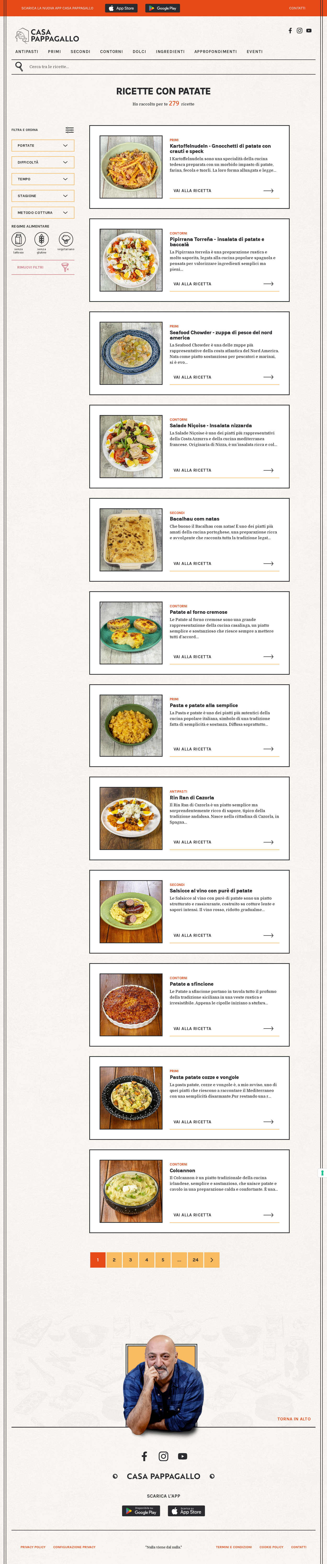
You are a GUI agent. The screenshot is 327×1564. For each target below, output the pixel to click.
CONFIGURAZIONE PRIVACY (74, 1547)
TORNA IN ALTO (294, 1419)
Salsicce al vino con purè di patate (211, 891)
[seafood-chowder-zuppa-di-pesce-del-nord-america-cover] (131, 353)
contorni (178, 233)
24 (196, 1260)
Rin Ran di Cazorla (192, 798)
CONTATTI (297, 8)
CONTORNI (111, 51)
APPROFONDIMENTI (215, 51)
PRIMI (54, 51)
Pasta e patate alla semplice (204, 705)
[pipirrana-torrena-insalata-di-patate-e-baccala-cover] (131, 260)
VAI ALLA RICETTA (192, 190)
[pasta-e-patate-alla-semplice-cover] (131, 726)
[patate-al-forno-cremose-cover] (131, 633)
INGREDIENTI (170, 51)
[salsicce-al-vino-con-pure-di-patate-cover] (131, 911)
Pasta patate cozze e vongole (204, 1077)
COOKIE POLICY (271, 1547)
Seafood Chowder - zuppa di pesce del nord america (221, 335)
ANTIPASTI (26, 51)
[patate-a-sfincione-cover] (131, 1005)
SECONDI (80, 51)
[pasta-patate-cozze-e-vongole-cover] (131, 1098)
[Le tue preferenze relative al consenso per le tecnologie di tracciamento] (322, 1172)
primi (174, 140)
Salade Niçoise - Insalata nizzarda (211, 425)
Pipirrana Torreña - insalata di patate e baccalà (217, 242)
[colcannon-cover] (131, 1191)
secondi (177, 513)
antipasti (178, 791)
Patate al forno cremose (198, 612)
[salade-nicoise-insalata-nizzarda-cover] (131, 446)
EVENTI (255, 51)
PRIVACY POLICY (33, 1547)
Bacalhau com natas (195, 519)
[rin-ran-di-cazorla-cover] (131, 818)
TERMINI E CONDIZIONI (234, 1547)
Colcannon (182, 1170)
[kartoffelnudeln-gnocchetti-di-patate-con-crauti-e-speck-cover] (131, 167)
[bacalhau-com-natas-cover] (131, 539)
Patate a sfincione (192, 984)
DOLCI (139, 51)
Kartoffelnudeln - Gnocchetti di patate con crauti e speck (220, 148)
